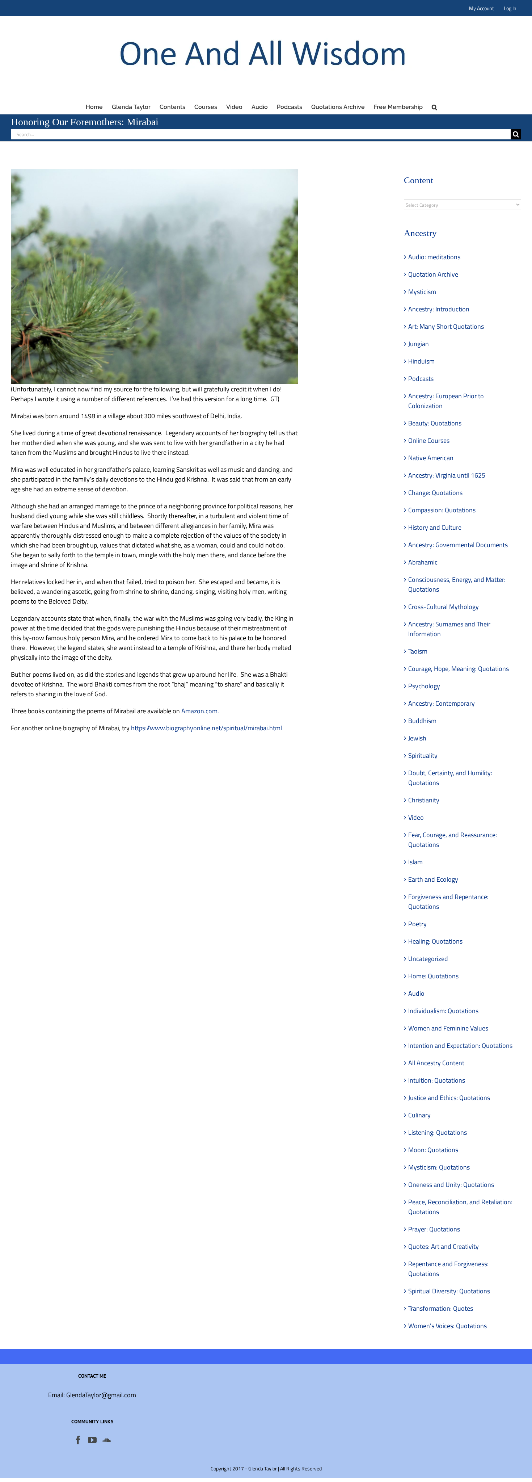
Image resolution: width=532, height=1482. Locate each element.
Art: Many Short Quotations (446, 326)
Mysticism (422, 292)
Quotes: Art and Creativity (443, 1246)
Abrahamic (423, 562)
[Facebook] (78, 1440)
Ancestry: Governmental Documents (458, 545)
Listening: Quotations (437, 1132)
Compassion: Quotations (442, 510)
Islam (415, 862)
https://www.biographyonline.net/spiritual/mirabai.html (206, 728)
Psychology (424, 686)
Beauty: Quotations (434, 423)
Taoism (417, 651)
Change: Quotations (435, 493)
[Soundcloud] (106, 1440)
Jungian (418, 344)
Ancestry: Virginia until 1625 (446, 475)
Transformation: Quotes (440, 1308)
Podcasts (421, 378)
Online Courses (428, 440)
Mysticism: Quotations (439, 1167)
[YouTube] (92, 1440)
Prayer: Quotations (434, 1229)
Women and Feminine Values (448, 1028)
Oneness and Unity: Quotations (451, 1184)
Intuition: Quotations (436, 1080)
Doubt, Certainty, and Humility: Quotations (450, 778)
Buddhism (422, 721)
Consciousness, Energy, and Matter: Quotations (457, 584)
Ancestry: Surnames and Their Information (449, 629)
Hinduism (421, 361)
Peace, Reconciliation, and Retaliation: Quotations (460, 1207)
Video (416, 817)
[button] (434, 106)
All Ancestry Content (436, 1063)
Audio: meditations (434, 257)
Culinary (419, 1115)
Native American (430, 458)
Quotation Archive (433, 274)
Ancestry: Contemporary (441, 703)
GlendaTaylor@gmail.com (101, 1395)
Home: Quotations (433, 976)
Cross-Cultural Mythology (443, 607)
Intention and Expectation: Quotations (460, 1045)
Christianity (423, 800)
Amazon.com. (200, 711)
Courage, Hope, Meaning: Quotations (458, 668)
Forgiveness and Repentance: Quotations (448, 901)
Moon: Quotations (433, 1150)
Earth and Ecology (433, 879)
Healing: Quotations (435, 941)
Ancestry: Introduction (438, 309)
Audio (416, 993)
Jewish (417, 738)
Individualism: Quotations (443, 1011)
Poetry (417, 924)
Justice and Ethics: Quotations (449, 1098)
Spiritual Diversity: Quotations (449, 1291)
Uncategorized (428, 958)
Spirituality (423, 755)
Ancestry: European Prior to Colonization (446, 401)
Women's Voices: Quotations (447, 1326)
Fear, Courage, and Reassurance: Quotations (452, 839)
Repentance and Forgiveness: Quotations (448, 1269)
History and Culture (434, 527)
